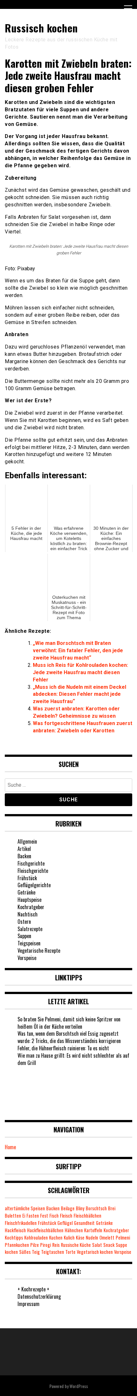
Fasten (32, 1215)
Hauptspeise (29, 899)
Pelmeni (123, 1237)
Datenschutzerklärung (39, 1296)
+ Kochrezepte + (33, 1289)
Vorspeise (27, 958)
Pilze (34, 1244)
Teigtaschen (52, 1251)
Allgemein (27, 841)
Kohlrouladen (36, 1237)
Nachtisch (28, 914)
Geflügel (65, 1223)
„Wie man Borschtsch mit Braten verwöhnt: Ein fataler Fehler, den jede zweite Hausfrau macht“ (78, 650)
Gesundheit (84, 1223)
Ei (23, 1215)
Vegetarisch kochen (95, 1251)
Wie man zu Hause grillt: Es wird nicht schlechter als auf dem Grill (73, 1059)
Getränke (26, 892)
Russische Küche (76, 1244)
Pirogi (45, 1244)
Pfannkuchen (17, 1244)
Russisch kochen (41, 27)
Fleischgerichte (33, 870)
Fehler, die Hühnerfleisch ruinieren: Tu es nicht (63, 1048)
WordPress (78, 1386)
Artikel (24, 849)
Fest (44, 1215)
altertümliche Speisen (25, 1208)
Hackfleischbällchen (45, 1230)
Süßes (25, 1251)
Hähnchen (74, 1230)
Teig (36, 1251)
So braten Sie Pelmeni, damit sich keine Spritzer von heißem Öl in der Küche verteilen (69, 1022)
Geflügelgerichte (34, 885)
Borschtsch (96, 1208)
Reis (56, 1244)
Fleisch (66, 1215)
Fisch (54, 1215)
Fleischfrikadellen (21, 1223)
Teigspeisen (29, 943)
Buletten (13, 1215)
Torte (70, 1251)
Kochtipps (14, 1237)
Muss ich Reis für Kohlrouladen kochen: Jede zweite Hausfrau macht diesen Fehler (80, 672)
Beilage (68, 1208)
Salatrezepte (30, 929)
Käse (80, 1237)
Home (10, 1147)
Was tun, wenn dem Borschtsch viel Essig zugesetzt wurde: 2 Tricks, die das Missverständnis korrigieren (69, 1037)
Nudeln (92, 1237)
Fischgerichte (31, 863)
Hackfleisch (15, 1230)
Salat (97, 1244)
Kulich (69, 1237)
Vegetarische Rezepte (39, 950)
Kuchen (55, 1237)
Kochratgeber (31, 907)
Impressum (29, 1304)
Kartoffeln (93, 1230)
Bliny (80, 1208)
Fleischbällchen (87, 1215)
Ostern (24, 921)
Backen (24, 856)
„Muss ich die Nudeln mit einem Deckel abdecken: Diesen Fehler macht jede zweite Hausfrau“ (79, 694)
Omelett (106, 1237)
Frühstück (27, 878)
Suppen (24, 936)
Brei (111, 1208)
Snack (108, 1244)
